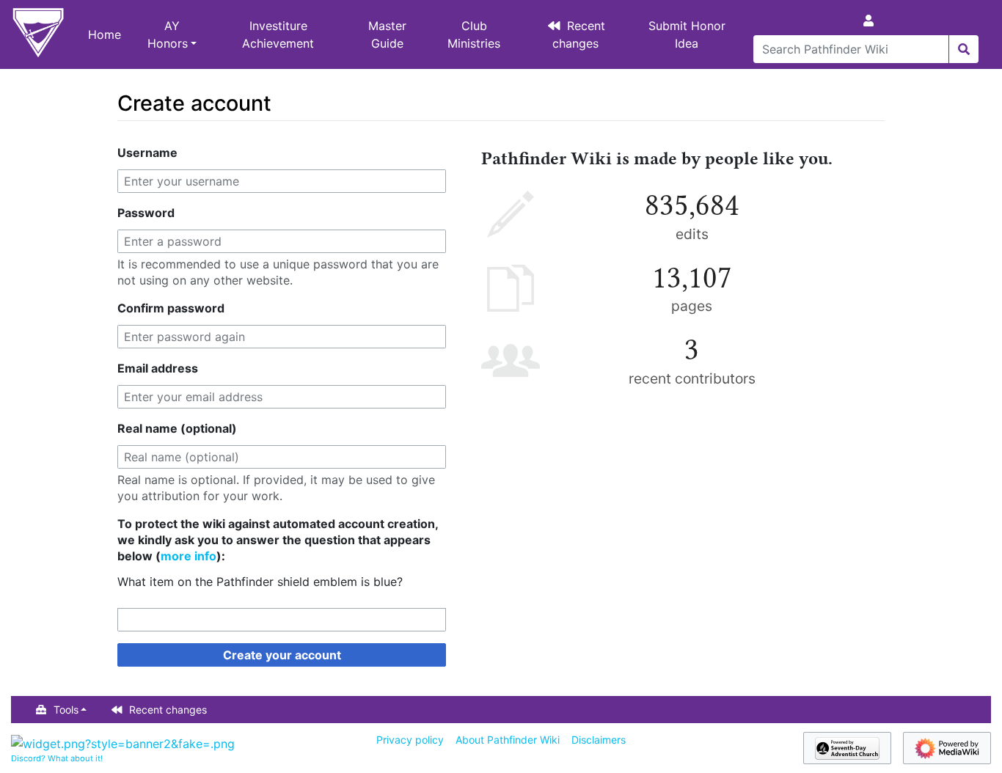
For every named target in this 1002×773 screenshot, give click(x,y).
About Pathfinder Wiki (508, 739)
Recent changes (578, 34)
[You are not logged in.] (871, 20)
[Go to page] (963, 49)
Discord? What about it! (57, 758)
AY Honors (167, 34)
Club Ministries (473, 34)
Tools (66, 709)
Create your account (282, 655)
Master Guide (387, 34)
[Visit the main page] (38, 34)
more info (188, 556)
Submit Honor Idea (686, 34)
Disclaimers (598, 739)
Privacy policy (410, 739)
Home (104, 34)
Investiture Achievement (278, 34)
